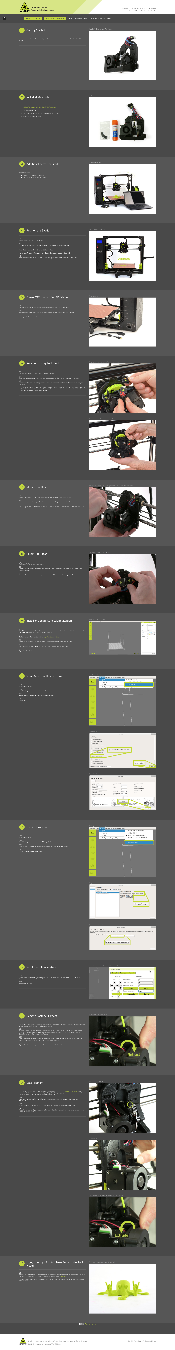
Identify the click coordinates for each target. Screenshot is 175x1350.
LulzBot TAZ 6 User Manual (70, 1091)
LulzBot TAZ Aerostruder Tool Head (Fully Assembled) (39, 107)
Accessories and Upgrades (55, 18)
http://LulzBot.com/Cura (51, 637)
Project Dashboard (33, 18)
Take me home (89, 1324)
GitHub (153, 1341)
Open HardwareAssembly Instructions (42, 8)
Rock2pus (63, 1276)
